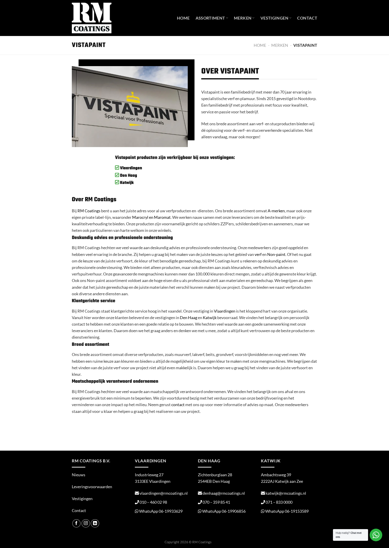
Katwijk (126, 182)
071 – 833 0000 (279, 502)
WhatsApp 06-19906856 (224, 511)
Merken (242, 18)
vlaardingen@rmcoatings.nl (164, 493)
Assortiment (210, 18)
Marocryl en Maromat (151, 217)
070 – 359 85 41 (216, 502)
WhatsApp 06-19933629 (161, 511)
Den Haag (128, 175)
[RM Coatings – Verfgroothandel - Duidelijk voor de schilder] (91, 18)
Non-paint (276, 254)
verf (258, 254)
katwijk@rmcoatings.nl (286, 493)
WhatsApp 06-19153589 (287, 511)
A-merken (276, 210)
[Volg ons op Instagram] (85, 523)
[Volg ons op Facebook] (76, 523)
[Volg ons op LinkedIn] (95, 523)
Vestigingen (274, 18)
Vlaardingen (130, 168)
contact (178, 404)
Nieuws (78, 474)
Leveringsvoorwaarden (92, 486)
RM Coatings (88, 210)
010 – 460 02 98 (153, 502)
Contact (307, 18)
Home (183, 18)
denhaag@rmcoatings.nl (224, 493)
